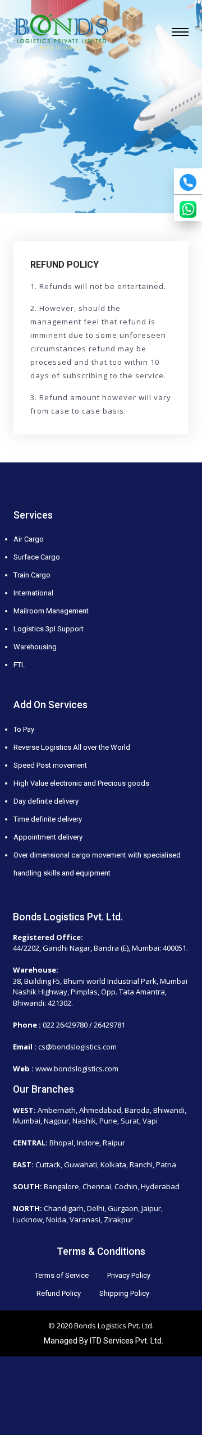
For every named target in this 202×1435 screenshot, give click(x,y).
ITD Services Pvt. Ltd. (126, 1340)
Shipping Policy (124, 1293)
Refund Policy (58, 1293)
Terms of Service (62, 1275)
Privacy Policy (128, 1275)
